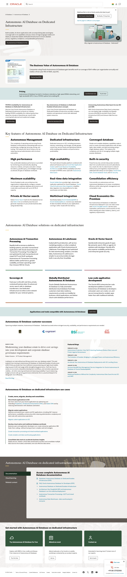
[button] (7, 4)
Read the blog (10, 121)
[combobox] (63, 4)
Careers (48, 572)
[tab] (17, 474)
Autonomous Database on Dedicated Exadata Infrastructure (57, 486)
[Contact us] (120, 4)
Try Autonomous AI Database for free (17, 43)
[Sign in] (116, 4)
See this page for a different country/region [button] (88, 20)
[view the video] (103, 31)
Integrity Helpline (66, 572)
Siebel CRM (49, 403)
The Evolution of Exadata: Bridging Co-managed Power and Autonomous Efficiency (94, 357)
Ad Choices (42, 572)
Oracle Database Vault (100, 172)
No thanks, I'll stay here (103, 16)
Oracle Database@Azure (57, 202)
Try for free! (103, 93)
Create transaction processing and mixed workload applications (28, 431)
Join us (52, 558)
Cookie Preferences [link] (33, 572)
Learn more (92, 312)
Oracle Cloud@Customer (100, 206)
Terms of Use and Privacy (21, 572)
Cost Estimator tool (90, 93)
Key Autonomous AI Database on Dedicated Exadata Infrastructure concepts (61, 106)
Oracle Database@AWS (69, 200)
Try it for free (14, 558)
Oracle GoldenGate (56, 182)
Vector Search (19, 200)
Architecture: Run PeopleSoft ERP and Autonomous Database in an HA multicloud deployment (55, 490)
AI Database (8, 14)
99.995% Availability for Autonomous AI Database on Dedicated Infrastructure (18, 106)
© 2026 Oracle (8, 572)
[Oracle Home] (16, 4)
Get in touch (93, 558)
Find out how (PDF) (36, 77)
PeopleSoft (18, 403)
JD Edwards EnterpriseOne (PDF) (32, 403)
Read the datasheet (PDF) (55, 121)
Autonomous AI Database (21, 14)
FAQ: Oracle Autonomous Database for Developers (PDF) (56, 483)
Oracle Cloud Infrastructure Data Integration (65, 185)
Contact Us (74, 572)
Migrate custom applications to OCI (19, 419)
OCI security (114, 172)
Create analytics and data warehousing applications (24, 435)
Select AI (16, 202)
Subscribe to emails (56, 572)
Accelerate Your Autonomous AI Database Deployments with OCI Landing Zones (93, 362)
